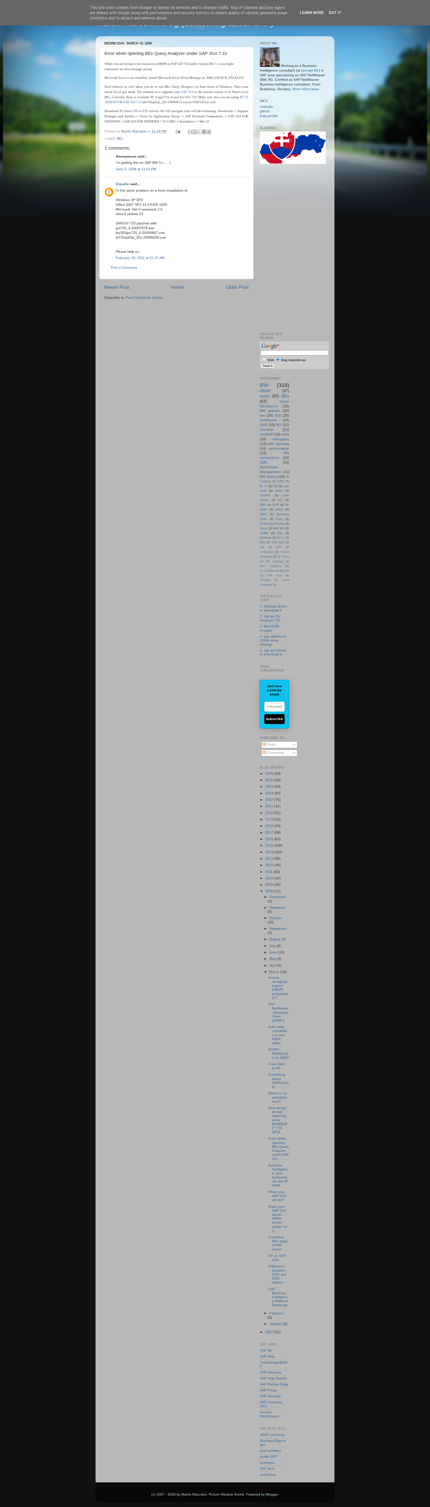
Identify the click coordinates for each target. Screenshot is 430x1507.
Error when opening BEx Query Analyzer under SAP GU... (278, 1149)
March (274, 972)
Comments (275, 753)
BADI (278, 491)
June (273, 952)
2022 (269, 800)
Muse (263, 528)
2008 (269, 891)
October (275, 918)
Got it (335, 12)
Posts (270, 744)
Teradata (265, 579)
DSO (280, 481)
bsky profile (269, 116)
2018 (269, 826)
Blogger (272, 1494)
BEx (120, 138)
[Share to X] (199, 131)
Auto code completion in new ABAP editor (277, 1035)
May (273, 959)
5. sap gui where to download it (273, 652)
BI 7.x (264, 486)
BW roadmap (274, 561)
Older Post (237, 287)
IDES (279, 509)
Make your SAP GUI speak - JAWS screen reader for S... (278, 1219)
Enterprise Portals (272, 523)
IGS (286, 570)
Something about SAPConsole (278, 1081)
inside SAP (268, 1457)
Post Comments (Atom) (144, 298)
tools (285, 434)
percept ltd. (310, 70)
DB (275, 486)
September (278, 929)
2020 (269, 813)
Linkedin (266, 107)
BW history (268, 476)
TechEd (265, 495)
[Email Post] (177, 131)
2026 (269, 773)
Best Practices (270, 565)
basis (264, 396)
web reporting (278, 444)
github (264, 111)
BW (264, 385)
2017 (269, 832)
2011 (269, 872)
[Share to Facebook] (204, 131)
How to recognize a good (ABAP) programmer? (278, 988)
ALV (280, 500)
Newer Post (116, 287)
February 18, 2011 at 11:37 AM (140, 258)
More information (305, 89)
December (277, 897)
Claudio (122, 184)
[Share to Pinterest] (209, 131)
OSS (135, 111)
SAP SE (266, 1350)
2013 (269, 859)
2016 (269, 839)
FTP (145, 111)
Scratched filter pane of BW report (278, 1243)
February (276, 1313)
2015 (269, 845)
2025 (269, 780)
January (276, 1324)
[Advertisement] (280, 247)
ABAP (265, 390)
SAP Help (267, 1356)
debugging (280, 439)
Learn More (312, 12)
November (277, 907)
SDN (263, 462)
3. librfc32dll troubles (269, 628)
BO (278, 425)
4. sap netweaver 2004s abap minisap (273, 640)
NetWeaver (268, 420)
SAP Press (268, 1390)
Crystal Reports (269, 570)
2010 (269, 878)
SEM (278, 547)
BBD (263, 505)
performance (279, 448)
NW (262, 547)
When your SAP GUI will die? (277, 1196)
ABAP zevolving (272, 1435)
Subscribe (274, 719)
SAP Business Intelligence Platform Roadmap (278, 1297)
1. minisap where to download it (273, 608)
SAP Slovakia (270, 1396)
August (275, 939)
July (272, 946)
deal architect (270, 1451)
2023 (269, 793)
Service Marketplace (269, 1414)
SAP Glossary (270, 1372)
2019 (269, 819)
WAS (263, 514)
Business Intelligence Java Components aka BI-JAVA (278, 1175)
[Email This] (190, 131)
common (266, 429)
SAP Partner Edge (274, 1384)
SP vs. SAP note (277, 1258)
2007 (269, 1332)
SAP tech (267, 1468)
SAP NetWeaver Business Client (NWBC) (278, 1012)
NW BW (278, 528)
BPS (262, 542)
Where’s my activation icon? (277, 1097)
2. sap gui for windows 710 (270, 618)
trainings (265, 537)
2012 (269, 865)
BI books (283, 556)
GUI (278, 415)
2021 (269, 806)
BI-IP (275, 505)
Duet (279, 519)
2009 (269, 885)
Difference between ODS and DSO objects (277, 1274)
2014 (269, 852)
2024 (269, 786)
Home (177, 287)
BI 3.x (280, 537)
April (273, 965)
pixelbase (267, 1462)
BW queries (270, 411)
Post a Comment (124, 267)
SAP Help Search (273, 1378)
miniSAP (266, 434)
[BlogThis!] (194, 131)
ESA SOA (278, 542)
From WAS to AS (276, 1066)
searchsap (268, 1474)
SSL (280, 533)
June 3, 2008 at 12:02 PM (136, 169)
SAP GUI (187, 92)
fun (262, 415)
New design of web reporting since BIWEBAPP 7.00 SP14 (277, 1120)
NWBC (264, 533)
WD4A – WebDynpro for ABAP (278, 1053)
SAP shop (274, 575)
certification (266, 551)
